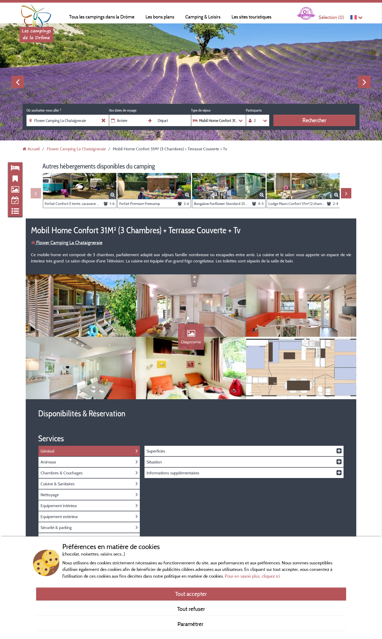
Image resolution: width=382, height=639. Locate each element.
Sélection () (331, 17)
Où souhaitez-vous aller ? (44, 110)
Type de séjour (201, 110)
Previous (17, 82)
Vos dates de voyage (122, 110)
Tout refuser (191, 608)
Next (364, 82)
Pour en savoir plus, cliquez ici (252, 576)
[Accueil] (36, 14)
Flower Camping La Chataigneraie (68, 243)
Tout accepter (191, 593)
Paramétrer (191, 624)
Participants (254, 110)
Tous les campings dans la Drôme (101, 17)
